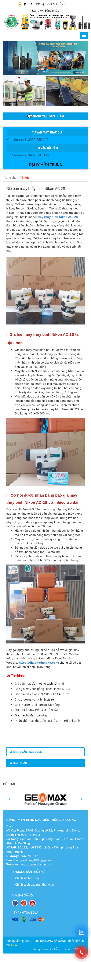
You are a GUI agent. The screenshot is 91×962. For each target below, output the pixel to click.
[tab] (45, 116)
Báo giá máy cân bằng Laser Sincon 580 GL (43, 689)
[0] (25, 4)
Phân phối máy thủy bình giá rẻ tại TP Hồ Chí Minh (47, 721)
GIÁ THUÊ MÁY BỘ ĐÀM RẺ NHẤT (36, 710)
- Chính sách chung (26, 878)
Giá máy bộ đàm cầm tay (31, 715)
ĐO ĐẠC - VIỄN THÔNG (51, 4)
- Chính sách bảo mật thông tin (34, 884)
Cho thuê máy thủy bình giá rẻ (34, 699)
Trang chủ (10, 178)
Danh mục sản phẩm (48, 116)
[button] (9, 58)
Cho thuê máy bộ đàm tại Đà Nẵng (37, 705)
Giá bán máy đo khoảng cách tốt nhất (39, 683)
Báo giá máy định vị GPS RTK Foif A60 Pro (42, 694)
